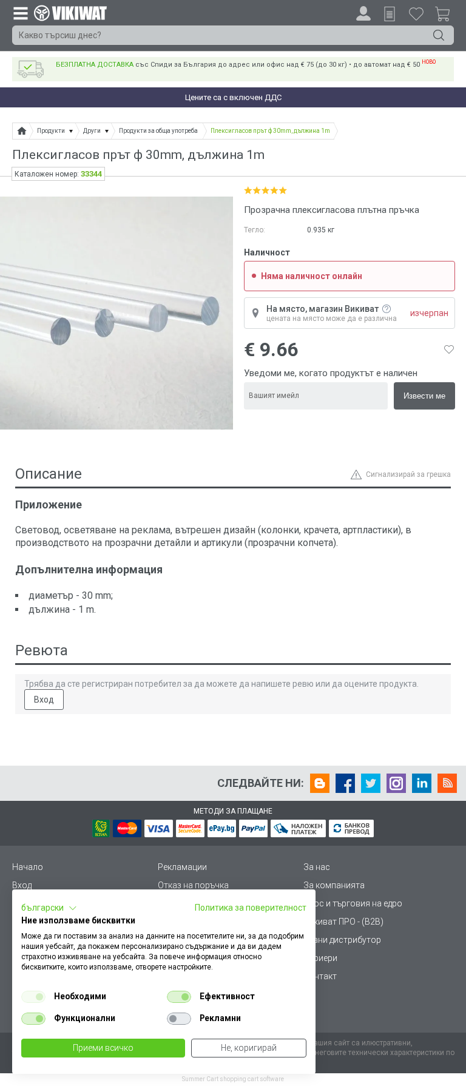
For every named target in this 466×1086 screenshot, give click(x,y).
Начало (27, 867)
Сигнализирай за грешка (408, 474)
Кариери (320, 958)
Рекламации (182, 867)
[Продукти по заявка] (389, 14)
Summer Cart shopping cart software (233, 1079)
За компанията (334, 885)
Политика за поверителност (250, 907)
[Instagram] (396, 783)
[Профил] (363, 13)
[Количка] (447, 16)
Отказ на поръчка (193, 885)
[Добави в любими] (449, 349)
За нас (316, 867)
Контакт (320, 976)
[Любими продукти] (416, 13)
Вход (44, 699)
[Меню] (20, 12)
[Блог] (319, 783)
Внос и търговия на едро (352, 903)
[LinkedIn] (421, 783)
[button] (49, 908)
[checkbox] (33, 997)
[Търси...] (439, 35)
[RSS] (447, 783)
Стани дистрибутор (342, 940)
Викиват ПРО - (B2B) (343, 921)
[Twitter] (370, 783)
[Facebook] (345, 783)
